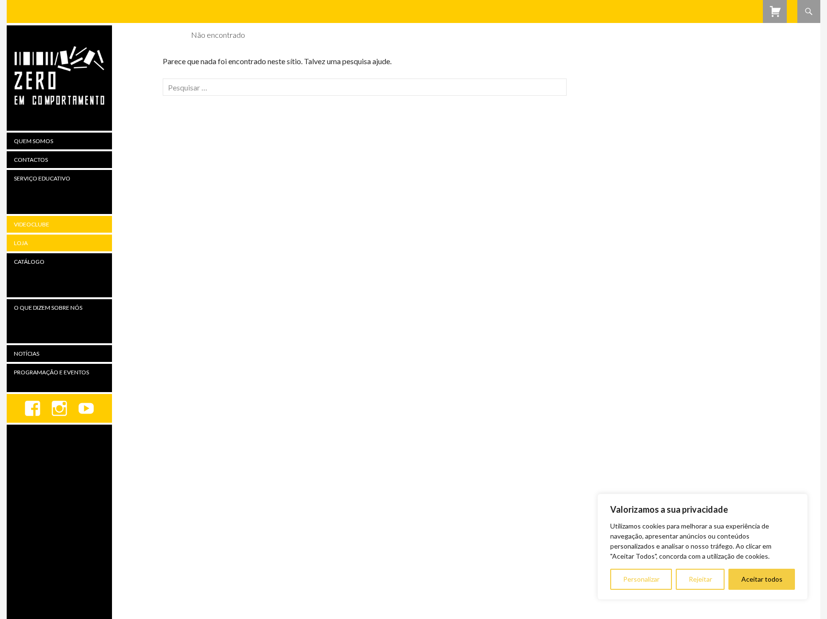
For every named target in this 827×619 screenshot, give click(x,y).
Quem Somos (33, 141)
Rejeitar (700, 579)
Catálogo (29, 261)
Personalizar (641, 579)
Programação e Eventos (51, 372)
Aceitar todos (761, 579)
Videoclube (31, 224)
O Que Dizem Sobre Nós (48, 307)
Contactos (31, 159)
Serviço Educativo (42, 178)
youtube (86, 408)
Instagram (59, 408)
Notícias (26, 353)
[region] (702, 547)
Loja (21, 243)
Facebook (32, 408)
